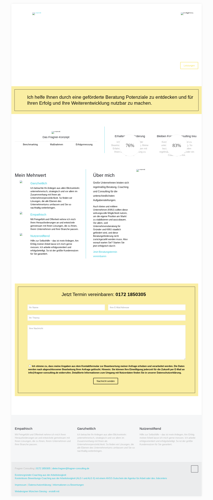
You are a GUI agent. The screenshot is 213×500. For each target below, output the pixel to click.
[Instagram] (189, 474)
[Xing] (193, 474)
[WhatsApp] (172, 474)
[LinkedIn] (185, 474)
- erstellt (51, 491)
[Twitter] (180, 474)
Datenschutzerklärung (39, 484)
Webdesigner (21, 491)
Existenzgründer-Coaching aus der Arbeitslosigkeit (40, 475)
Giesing (43, 491)
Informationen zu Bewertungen (68, 484)
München (33, 491)
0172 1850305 (43, 468)
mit (57, 491)
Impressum (21, 484)
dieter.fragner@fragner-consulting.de (70, 468)
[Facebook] (176, 474)
